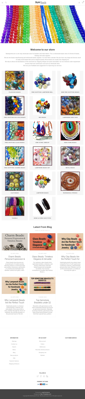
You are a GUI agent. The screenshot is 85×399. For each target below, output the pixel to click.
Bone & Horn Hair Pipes (42, 218)
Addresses (42, 347)
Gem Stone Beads (70, 142)
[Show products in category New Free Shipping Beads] (70, 80)
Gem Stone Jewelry (42, 142)
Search (14, 347)
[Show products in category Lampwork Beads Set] (42, 156)
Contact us (14, 344)
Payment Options (14, 361)
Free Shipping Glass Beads (14, 142)
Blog (14, 352)
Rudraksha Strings (70, 193)
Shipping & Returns (14, 364)
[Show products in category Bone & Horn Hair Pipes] (42, 206)
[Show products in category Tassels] (15, 206)
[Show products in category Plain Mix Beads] (15, 80)
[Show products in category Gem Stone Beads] (70, 130)
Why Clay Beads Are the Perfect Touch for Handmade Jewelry (70, 257)
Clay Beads (15, 193)
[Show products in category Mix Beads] (42, 105)
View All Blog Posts (42, 230)
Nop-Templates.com (46, 394)
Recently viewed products (42, 349)
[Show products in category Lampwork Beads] (42, 181)
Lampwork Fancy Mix (70, 117)
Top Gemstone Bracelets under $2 (42, 301)
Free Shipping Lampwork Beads (43, 92)
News (14, 349)
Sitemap (14, 341)
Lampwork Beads (42, 193)
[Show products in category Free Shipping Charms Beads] (15, 156)
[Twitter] (37, 376)
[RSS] (47, 376)
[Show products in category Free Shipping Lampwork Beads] (42, 80)
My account (42, 341)
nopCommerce (46, 392)
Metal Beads (70, 167)
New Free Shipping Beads (70, 92)
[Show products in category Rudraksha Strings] (70, 181)
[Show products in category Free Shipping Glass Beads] (15, 130)
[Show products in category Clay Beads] (15, 181)
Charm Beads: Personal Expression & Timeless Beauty (15, 257)
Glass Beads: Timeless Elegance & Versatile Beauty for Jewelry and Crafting (42, 257)
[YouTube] (44, 376)
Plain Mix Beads (15, 92)
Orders (42, 344)
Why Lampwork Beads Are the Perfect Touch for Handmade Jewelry (15, 301)
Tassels (15, 218)
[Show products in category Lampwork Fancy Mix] (70, 105)
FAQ (14, 358)
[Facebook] (41, 376)
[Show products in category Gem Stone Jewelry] (42, 130)
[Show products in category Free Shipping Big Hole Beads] (15, 105)
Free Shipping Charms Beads (14, 167)
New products (14, 355)
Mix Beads (42, 117)
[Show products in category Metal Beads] (70, 156)
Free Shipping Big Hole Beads (14, 117)
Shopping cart (42, 352)
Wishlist (42, 355)
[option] (42, 24)
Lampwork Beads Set (42, 167)
